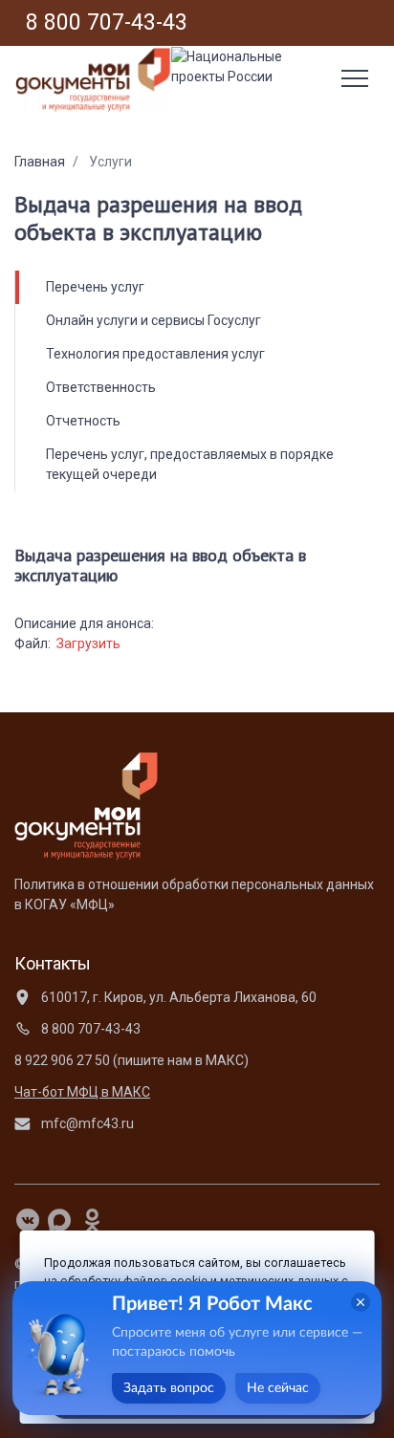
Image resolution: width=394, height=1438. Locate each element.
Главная (39, 161)
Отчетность (83, 420)
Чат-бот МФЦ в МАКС (82, 1092)
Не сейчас (278, 1388)
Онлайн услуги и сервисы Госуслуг (153, 320)
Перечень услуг (95, 286)
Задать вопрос (168, 1388)
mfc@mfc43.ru (86, 1123)
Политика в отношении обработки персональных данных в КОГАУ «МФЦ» (194, 894)
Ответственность (101, 387)
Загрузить (88, 643)
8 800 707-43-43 (89, 1028)
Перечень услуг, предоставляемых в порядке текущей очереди (190, 464)
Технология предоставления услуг (155, 353)
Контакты (52, 963)
